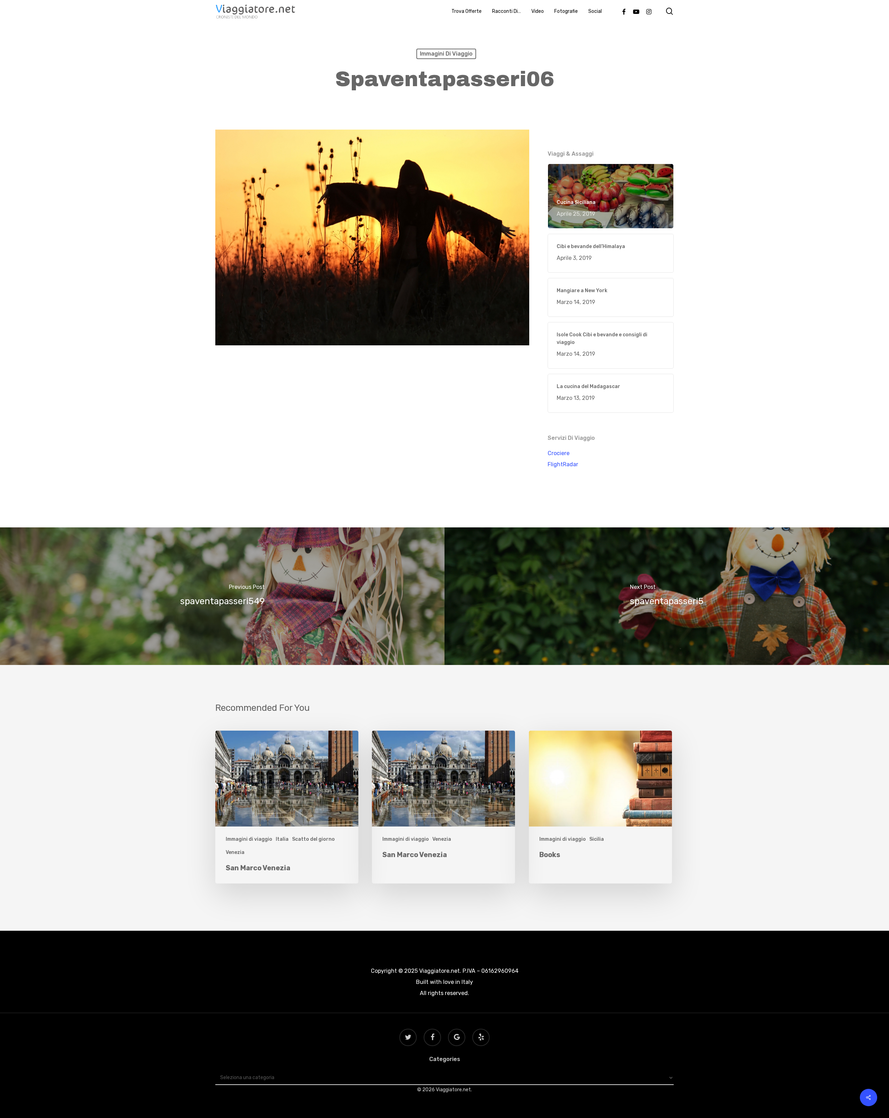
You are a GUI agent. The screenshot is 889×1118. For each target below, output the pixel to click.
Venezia (235, 852)
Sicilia (596, 839)
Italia (282, 839)
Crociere (559, 453)
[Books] (600, 807)
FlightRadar (563, 464)
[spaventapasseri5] (666, 596)
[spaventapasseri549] (222, 596)
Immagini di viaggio (446, 53)
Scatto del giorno (313, 839)
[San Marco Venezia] (286, 807)
